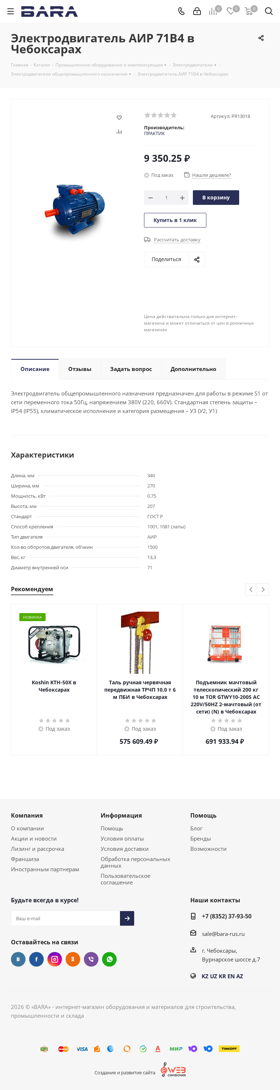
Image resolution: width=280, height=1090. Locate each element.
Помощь (112, 828)
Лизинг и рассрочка (37, 848)
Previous (251, 590)
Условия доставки (125, 848)
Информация (121, 815)
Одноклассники (73, 959)
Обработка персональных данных (135, 862)
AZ (239, 976)
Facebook (36, 959)
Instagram (54, 959)
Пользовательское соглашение (125, 879)
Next (263, 590)
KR (222, 976)
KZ (205, 976)
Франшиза (25, 859)
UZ (213, 976)
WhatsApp (109, 959)
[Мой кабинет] (197, 11)
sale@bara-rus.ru (223, 933)
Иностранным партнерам (45, 869)
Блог (196, 828)
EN (231, 976)
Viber (91, 959)
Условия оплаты (122, 838)
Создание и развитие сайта (124, 1072)
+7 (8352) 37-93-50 (227, 916)
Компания (27, 815)
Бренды (200, 838)
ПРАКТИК (154, 133)
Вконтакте (18, 959)
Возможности (208, 848)
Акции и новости (34, 838)
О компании (27, 828)
